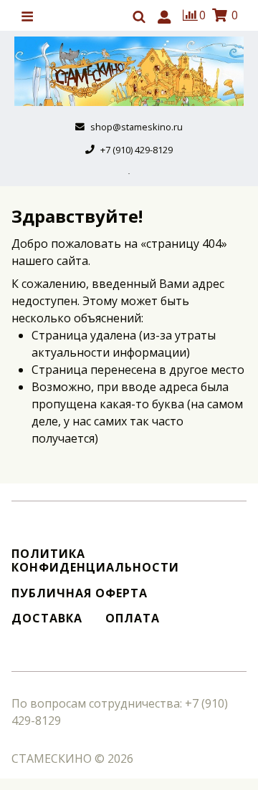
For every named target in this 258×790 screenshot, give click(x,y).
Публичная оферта (79, 593)
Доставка (46, 618)
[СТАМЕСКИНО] (129, 71)
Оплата (132, 618)
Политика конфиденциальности (95, 560)
